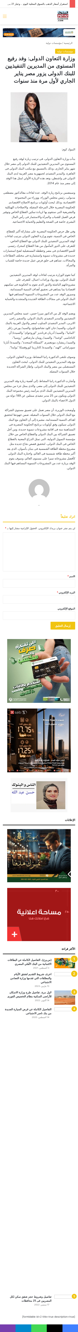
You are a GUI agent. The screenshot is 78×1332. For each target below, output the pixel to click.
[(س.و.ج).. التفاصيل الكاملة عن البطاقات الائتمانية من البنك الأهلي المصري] (64, 963)
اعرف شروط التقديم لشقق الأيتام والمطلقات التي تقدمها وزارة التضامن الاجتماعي (30, 978)
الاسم (71, 576)
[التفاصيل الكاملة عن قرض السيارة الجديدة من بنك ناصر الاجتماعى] (64, 1149)
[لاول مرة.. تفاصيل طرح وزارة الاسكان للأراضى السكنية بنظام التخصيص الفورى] (64, 997)
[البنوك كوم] (63, 16)
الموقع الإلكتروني (66, 608)
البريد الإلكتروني (66, 592)
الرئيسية (68, 42)
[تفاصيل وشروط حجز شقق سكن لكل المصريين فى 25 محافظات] (64, 1302)
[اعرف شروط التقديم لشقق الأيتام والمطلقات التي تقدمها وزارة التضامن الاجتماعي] (64, 979)
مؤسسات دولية (54, 42)
